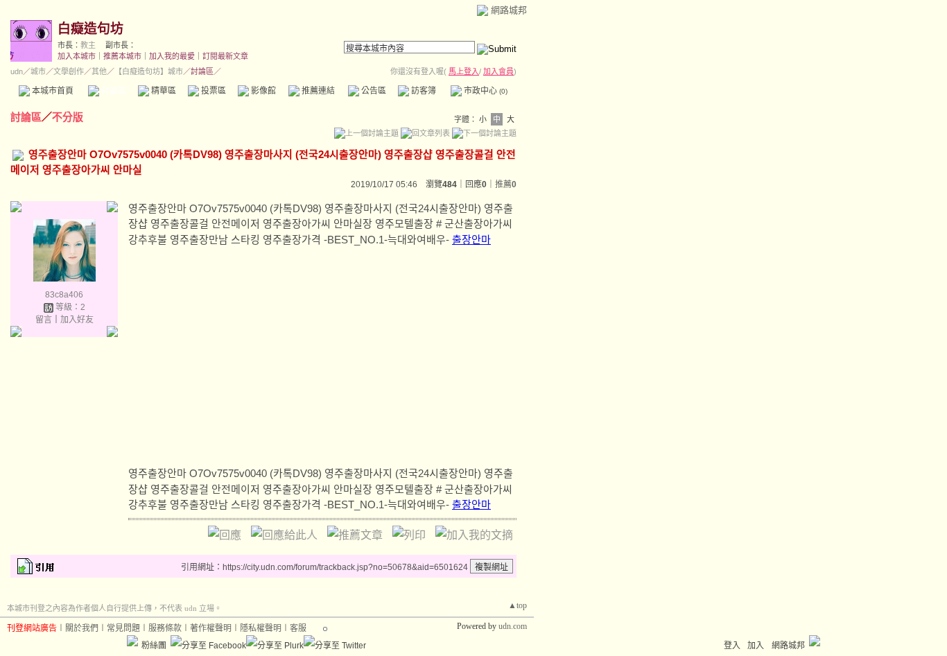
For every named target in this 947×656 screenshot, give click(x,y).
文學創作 (68, 71)
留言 (43, 320)
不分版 (67, 117)
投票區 (212, 91)
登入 (732, 645)
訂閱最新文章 (225, 56)
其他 (99, 71)
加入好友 (77, 320)
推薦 (505, 184)
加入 (755, 645)
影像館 (262, 91)
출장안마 (471, 239)
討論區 (112, 91)
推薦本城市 (122, 56)
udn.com (512, 626)
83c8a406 (64, 295)
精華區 (162, 91)
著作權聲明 (211, 628)
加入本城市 (77, 56)
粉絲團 (153, 645)
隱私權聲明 (260, 628)
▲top (517, 605)
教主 (88, 45)
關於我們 (81, 628)
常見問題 (123, 628)
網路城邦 (509, 10)
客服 (298, 628)
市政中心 (484, 91)
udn (16, 71)
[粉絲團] (132, 640)
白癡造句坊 (90, 28)
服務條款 (165, 628)
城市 (38, 71)
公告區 (372, 91)
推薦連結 (317, 91)
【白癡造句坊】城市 (148, 71)
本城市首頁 (51, 91)
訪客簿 (422, 91)
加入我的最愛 (172, 56)
